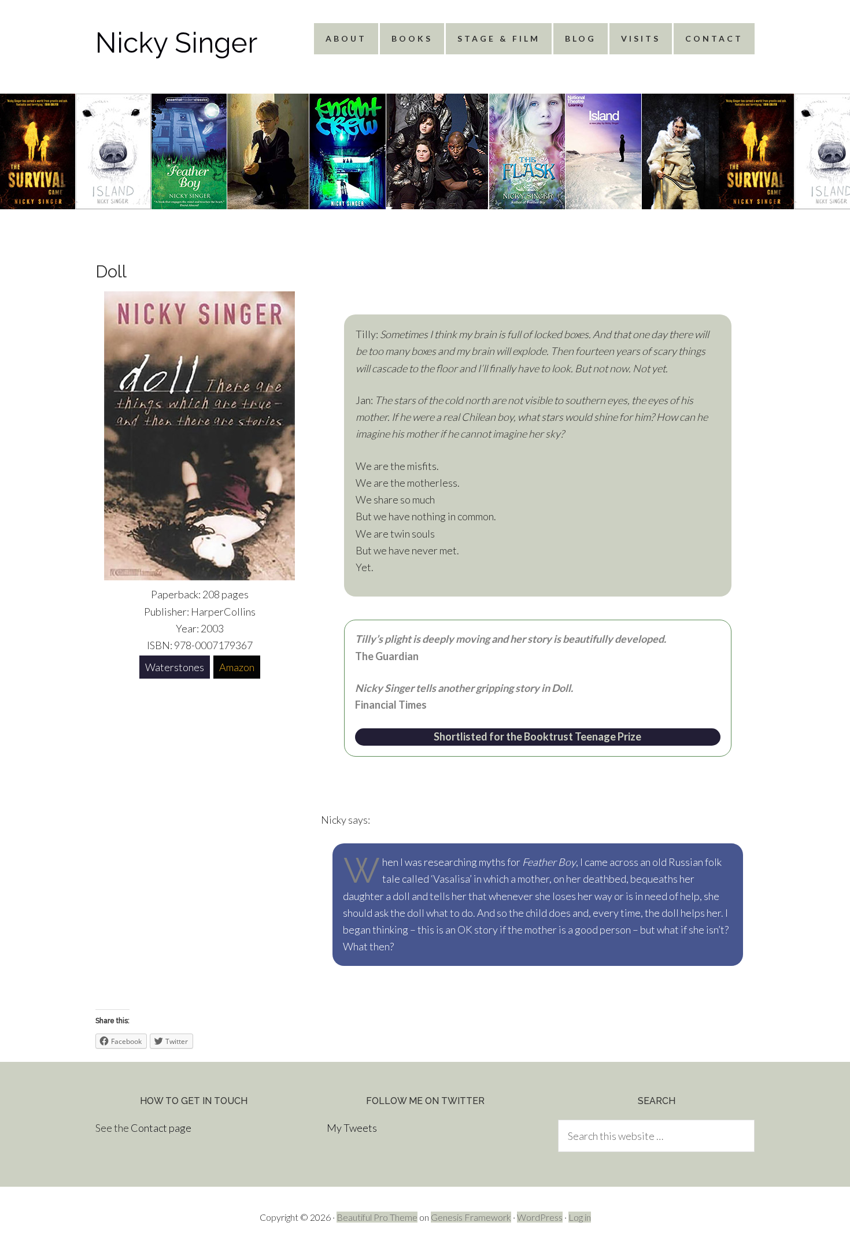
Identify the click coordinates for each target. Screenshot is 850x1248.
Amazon (236, 667)
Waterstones (174, 667)
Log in (579, 1217)
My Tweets (352, 1127)
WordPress (540, 1217)
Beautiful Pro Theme (377, 1217)
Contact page (161, 1127)
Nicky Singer (176, 43)
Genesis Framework (471, 1217)
